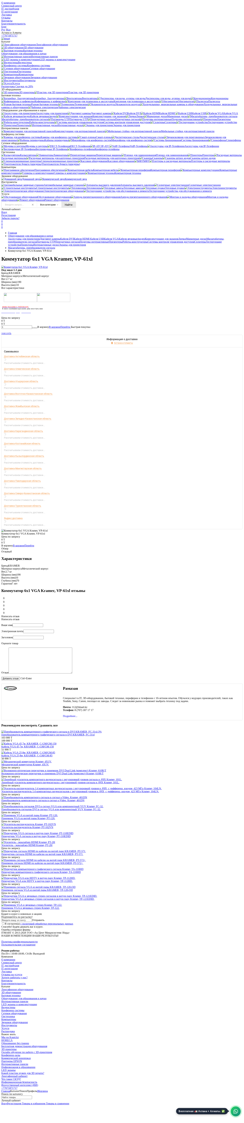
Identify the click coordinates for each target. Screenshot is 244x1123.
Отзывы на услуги (11, 974)
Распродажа (8, 1031)
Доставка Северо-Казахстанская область (27, 493)
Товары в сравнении (57, 1103)
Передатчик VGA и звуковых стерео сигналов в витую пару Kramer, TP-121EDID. (47, 899)
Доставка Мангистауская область (23, 468)
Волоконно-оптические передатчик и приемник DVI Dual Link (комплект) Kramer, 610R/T (52, 773)
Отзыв (5, 672)
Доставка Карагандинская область (23, 431)
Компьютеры (8, 1019)
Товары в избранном (33, 1103)
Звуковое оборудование (14, 1022)
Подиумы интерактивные (94, 241)
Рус (3, 29)
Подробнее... (70, 716)
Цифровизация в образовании (18, 1067)
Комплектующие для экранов (161, 238)
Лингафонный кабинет (14, 1076)
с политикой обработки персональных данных (46, 923)
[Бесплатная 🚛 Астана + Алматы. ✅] (236, 1111)
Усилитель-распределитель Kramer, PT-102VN (27, 827)
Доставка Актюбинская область (22, 356)
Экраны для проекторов (72, 244)
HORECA (7, 1040)
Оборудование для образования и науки (30, 235)
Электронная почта (12, 631)
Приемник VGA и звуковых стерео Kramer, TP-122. (30, 908)
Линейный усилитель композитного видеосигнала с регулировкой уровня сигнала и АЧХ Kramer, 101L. (60, 782)
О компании (8, 2)
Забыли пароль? (10, 218)
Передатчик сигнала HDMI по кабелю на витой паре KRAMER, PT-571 (42, 854)
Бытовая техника (11, 995)
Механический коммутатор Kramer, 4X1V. (25, 764)
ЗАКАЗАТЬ (6, 333)
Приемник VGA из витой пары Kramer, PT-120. (28, 818)
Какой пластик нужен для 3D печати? (22, 1073)
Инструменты (9, 1025)
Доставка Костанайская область (22, 443)
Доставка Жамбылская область (22, 406)
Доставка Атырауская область (21, 381)
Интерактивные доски (46, 244)
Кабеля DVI (67, 238)
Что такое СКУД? (11, 1079)
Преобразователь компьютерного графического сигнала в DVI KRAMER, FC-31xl (48, 734)
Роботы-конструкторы (135, 241)
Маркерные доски (196, 238)
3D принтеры (9, 1049)
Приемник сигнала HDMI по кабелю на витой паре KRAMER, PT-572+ (42, 863)
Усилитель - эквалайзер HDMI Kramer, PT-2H (26, 845)
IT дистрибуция (10, 8)
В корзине (60, 327)
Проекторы (27, 244)
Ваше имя (6, 625)
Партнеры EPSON (11, 1061)
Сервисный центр (11, 5)
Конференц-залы (10, 1055)
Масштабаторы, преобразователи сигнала (31, 247)
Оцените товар (9, 643)
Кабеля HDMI (82, 238)
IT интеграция (9, 11)
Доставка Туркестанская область (22, 505)
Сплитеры (200, 241)
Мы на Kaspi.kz (10, 1037)
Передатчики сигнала (67, 241)
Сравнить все (48, 725)
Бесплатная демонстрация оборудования (24, 1046)
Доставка (6, 14)
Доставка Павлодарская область (22, 481)
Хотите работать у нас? (14, 977)
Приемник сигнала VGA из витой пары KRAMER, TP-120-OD (37, 890)
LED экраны (8, 1070)
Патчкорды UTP (46, 241)
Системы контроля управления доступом (171, 241)
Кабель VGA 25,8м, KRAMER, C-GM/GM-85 (26, 755)
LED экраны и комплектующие (19, 1004)
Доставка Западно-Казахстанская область (27, 418)
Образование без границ (15, 1043)
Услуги (5, 1028)
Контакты (6, 20)
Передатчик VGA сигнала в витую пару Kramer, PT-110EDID (36, 836)
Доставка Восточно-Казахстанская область (28, 393)
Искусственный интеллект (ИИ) (19, 1085)
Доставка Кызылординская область (24, 456)
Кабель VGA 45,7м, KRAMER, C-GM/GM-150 (27, 746)
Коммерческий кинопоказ (16, 1058)
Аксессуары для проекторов (24, 238)
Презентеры (115, 241)
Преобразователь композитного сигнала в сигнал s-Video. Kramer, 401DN (42, 800)
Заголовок (7, 637)
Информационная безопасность (19, 1082)
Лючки (182, 238)
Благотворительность (13, 23)
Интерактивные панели (14, 1001)
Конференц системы (12, 1010)
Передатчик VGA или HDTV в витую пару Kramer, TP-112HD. (37, 881)
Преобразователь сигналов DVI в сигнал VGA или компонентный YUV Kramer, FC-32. (51, 809)
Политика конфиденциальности (19, 941)
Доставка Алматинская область (22, 369)
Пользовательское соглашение (18, 944)
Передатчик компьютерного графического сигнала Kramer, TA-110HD (41, 872)
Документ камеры (50, 238)
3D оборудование (11, 992)
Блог (4, 26)
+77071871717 (9, 35)
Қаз (8, 29)
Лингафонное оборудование (17, 989)
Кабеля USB (97, 238)
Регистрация (8, 215)
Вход (4, 212)
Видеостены (8, 1007)
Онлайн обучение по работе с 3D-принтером (26, 1052)
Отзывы (5, 17)
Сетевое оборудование (14, 1013)
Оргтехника (8, 1016)
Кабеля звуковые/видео (132, 238)
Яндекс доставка (13, 518)
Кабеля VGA (111, 238)
